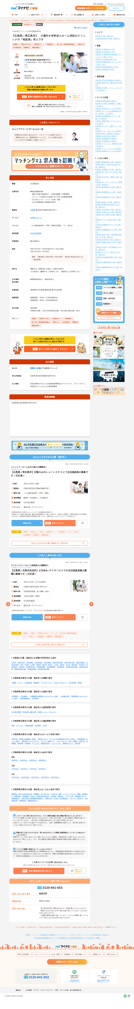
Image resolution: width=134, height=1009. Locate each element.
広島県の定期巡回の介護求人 (106, 141)
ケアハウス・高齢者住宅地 (41, 743)
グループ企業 (64, 990)
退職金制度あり (33, 800)
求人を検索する (79, 15)
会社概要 (29, 990)
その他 (44, 725)
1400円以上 (42, 760)
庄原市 (62, 665)
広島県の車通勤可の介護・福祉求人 (108, 169)
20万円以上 (24, 769)
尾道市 (38, 665)
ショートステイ (56, 743)
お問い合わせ (111, 954)
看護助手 (36, 683)
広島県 (26, 60)
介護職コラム (97, 954)
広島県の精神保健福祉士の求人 (107, 67)
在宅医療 (38, 725)
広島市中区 (21, 662)
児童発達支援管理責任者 (42, 938)
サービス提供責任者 (94, 935)
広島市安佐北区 (69, 662)
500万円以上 (55, 777)
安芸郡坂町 (60, 667)
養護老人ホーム (68, 743)
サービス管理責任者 (60, 938)
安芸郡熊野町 (51, 667)
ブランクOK (69, 796)
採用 (56, 990)
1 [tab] (74, 75)
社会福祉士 (24, 696)
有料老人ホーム (36, 218)
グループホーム (62, 741)
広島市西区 (47, 662)
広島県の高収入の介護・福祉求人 (107, 202)
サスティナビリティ (47, 990)
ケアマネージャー (47, 683)
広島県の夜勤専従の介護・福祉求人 (108, 162)
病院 (13, 725)
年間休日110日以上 (43, 796)
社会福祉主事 (65, 696)
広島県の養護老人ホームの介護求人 (108, 151)
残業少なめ (49, 798)
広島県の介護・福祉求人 (104, 36)
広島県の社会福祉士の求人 (105, 52)
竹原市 (27, 665)
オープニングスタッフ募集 (72, 794)
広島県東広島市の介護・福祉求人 (107, 38)
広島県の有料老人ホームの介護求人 (108, 109)
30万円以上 (42, 769)
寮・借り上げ (45, 794)
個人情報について (81, 954)
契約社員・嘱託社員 (29, 712)
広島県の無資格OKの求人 (104, 69)
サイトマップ (39, 954)
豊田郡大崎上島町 (20, 669)
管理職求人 (17, 796)
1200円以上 (33, 760)
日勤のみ (61, 796)
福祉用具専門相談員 (76, 938)
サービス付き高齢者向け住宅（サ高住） (63, 739)
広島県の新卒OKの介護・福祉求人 (108, 240)
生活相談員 (28, 683)
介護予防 (77, 743)
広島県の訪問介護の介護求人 (106, 101)
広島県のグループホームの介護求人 (108, 131)
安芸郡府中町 (30, 667)
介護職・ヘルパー (17, 683)
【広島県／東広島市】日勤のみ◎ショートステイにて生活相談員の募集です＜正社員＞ (49, 474)
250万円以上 (16, 777)
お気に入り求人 (100, 15)
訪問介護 (14, 739)
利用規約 (67, 954)
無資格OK (35, 698)
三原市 (33, 665)
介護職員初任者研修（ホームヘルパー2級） (44, 696)
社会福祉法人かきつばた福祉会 (21, 567)
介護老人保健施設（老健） (27, 739)
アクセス (36, 990)
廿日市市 (82, 665)
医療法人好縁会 (82, 27)
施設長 (105, 935)
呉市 (21, 665)
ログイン (116, 8)
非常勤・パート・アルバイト (47, 712)
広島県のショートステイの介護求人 (108, 149)
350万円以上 (35, 777)
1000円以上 (24, 760)
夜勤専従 (14, 794)
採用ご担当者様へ (23, 954)
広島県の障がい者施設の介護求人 (107, 134)
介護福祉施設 (29, 725)
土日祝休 (53, 796)
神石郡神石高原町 (44, 669)
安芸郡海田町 (40, 667)
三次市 (56, 665)
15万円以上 (15, 769)
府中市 (50, 665)
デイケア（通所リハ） (48, 741)
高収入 (33, 796)
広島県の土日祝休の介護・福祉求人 (108, 210)
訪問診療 (20, 743)
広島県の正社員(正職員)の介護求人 (108, 80)
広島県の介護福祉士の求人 (105, 49)
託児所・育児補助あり (61, 798)
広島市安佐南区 (58, 662)
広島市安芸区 (80, 662)
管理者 (79, 683)
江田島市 (22, 667)
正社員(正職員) (35, 233)
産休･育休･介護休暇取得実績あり (33, 798)
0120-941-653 (52, 887)
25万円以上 (33, 769)
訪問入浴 (82, 741)
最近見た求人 (121, 15)
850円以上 (15, 760)
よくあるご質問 (54, 954)
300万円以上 (25, 777)
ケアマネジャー (63, 935)
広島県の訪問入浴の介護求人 (106, 136)
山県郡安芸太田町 (71, 667)
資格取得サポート (80, 796)
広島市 (14, 662)
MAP (26, 67)
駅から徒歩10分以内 (25, 794)
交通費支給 (22, 800)
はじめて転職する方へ (108, 318)
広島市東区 (30, 662)
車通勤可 (37, 794)
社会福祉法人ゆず (17, 469)
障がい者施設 (73, 741)
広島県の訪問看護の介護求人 (106, 139)
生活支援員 (72, 683)
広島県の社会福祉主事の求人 (106, 59)
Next (91, 604)
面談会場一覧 (58, 15)
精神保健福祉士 (25, 698)
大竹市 (68, 665)
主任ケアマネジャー (60, 683)
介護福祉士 (15, 696)
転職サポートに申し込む (90, 8)
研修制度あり (16, 798)
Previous (8, 604)
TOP (16, 15)
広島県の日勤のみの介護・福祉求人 (108, 212)
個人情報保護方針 (76, 990)
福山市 (44, 665)
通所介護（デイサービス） (30, 741)
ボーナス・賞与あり (76, 798)
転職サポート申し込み (67, 962)
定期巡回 (28, 743)
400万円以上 (45, 777)
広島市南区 (38, 662)
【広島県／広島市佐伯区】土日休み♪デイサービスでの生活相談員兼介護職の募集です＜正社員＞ (49, 572)
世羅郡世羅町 (32, 669)
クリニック (19, 725)
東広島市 (74, 665)
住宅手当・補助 (56, 794)
